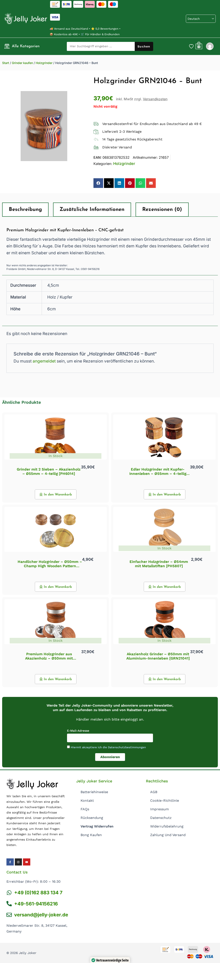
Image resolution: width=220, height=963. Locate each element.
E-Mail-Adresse (78, 730)
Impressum (159, 809)
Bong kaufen (91, 835)
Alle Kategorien (26, 46)
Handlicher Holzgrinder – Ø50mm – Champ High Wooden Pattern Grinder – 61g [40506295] (50, 566)
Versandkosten (155, 99)
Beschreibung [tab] (25, 209)
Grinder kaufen (22, 63)
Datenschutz (161, 818)
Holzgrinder (44, 63)
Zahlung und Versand (168, 835)
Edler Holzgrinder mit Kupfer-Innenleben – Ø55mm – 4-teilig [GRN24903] (157, 473)
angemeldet (44, 361)
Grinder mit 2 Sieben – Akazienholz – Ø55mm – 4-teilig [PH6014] (49, 471)
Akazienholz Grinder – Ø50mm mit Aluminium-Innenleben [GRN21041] (158, 656)
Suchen (144, 46)
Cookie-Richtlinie (164, 800)
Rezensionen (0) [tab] (162, 209)
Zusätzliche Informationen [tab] (92, 209)
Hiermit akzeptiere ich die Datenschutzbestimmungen (108, 747)
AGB (153, 792)
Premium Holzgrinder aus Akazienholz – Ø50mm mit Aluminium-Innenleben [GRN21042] (49, 658)
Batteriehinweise (94, 792)
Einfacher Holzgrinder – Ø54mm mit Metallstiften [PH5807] (159, 563)
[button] (98, 183)
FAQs (85, 809)
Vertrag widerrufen (97, 826)
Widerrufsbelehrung (166, 826)
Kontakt (87, 800)
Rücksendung (92, 818)
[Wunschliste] (191, 46)
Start (5, 63)
